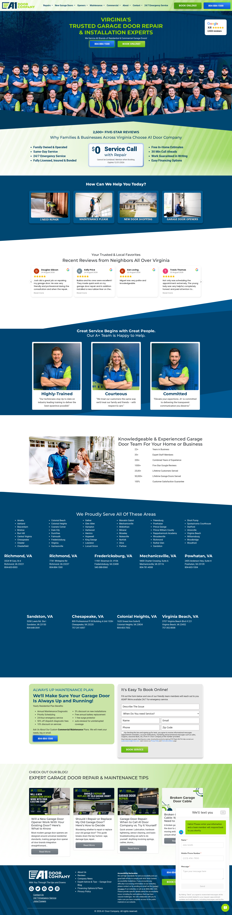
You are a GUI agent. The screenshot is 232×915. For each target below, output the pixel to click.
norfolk (122, 539)
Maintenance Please (93, 219)
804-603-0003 (10, 567)
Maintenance (96, 5)
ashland (21, 523)
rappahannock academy (165, 533)
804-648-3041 (33, 627)
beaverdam (22, 527)
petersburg (158, 520)
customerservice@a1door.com (130, 741)
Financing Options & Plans (90, 888)
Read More (44, 851)
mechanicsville (126, 523)
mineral (122, 530)
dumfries (55, 533)
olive (121, 543)
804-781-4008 (146, 567)
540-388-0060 (101, 567)
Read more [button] (39, 293)
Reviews (81, 875)
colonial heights (59, 523)
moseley (123, 533)
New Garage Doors (64, 5)
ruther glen (158, 543)
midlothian (124, 527)
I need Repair (49, 219)
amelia (20, 520)
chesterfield (22, 546)
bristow (20, 530)
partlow (122, 546)
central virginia (24, 536)
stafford (191, 527)
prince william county (163, 530)
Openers (81, 5)
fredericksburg (58, 539)
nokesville (124, 536)
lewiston (89, 543)
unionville (191, 530)
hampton (89, 527)
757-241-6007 (78, 627)
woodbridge (193, 539)
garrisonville (57, 546)
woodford (192, 543)
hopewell (89, 536)
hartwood (90, 530)
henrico (89, 533)
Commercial (113, 5)
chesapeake (23, 539)
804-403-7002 (123, 627)
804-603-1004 (191, 567)
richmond (158, 539)
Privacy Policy (155, 741)
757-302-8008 (168, 627)
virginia (55, 543)
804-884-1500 (56, 567)
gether (88, 520)
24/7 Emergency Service (156, 5)
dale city (55, 530)
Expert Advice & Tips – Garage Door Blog (94, 883)
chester (20, 543)
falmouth (55, 536)
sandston (157, 546)
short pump (192, 520)
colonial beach (58, 520)
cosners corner (58, 527)
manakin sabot (126, 520)
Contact (137, 5)
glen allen (90, 523)
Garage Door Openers (182, 219)
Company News (85, 878)
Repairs (47, 5)
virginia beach (194, 533)
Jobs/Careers (39, 901)
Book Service (134, 749)
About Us (82, 872)
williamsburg (193, 536)
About (126, 5)
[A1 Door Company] (18, 5)
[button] (216, 27)
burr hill (21, 533)
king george (91, 539)
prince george (159, 527)
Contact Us (38, 895)
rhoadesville (159, 536)
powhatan (158, 523)
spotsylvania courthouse (199, 523)
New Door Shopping (138, 219)
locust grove (91, 546)
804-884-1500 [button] (215, 5)
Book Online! (188, 5)
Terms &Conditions (167, 741)
